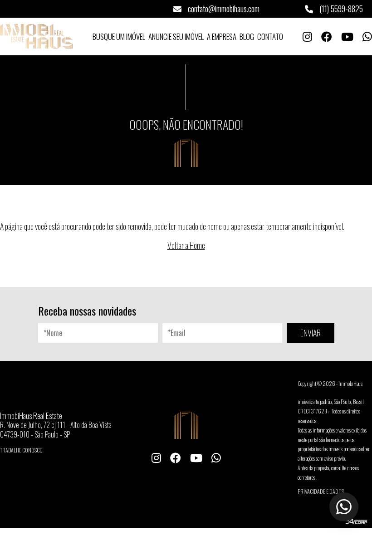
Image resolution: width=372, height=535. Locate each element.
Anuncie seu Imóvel (176, 36)
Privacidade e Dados (321, 491)
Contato (270, 36)
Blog (247, 36)
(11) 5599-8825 (340, 9)
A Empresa (221, 36)
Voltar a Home (186, 245)
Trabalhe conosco (21, 450)
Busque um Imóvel (119, 36)
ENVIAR (310, 333)
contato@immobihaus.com (222, 9)
